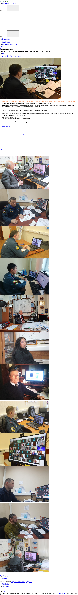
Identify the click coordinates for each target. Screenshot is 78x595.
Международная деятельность (6, 42)
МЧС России (4, 589)
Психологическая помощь (5, 584)
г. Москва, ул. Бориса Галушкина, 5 (9, 580)
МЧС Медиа (3, 591)
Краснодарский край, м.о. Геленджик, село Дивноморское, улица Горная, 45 (21, 582)
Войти (3, 592)
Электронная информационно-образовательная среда (9, 3)
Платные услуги (4, 41)
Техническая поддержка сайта (6, 586)
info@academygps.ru (8, 576)
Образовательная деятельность (6, 39)
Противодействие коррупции (6, 585)
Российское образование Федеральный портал (8, 590)
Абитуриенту (4, 38)
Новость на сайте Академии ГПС (6, 126)
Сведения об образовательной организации (8, 2)
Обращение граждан (5, 583)
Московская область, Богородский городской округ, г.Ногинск (21, 581)
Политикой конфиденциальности (60, 593)
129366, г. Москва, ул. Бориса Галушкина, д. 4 (6, 575)
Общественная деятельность (6, 40)
